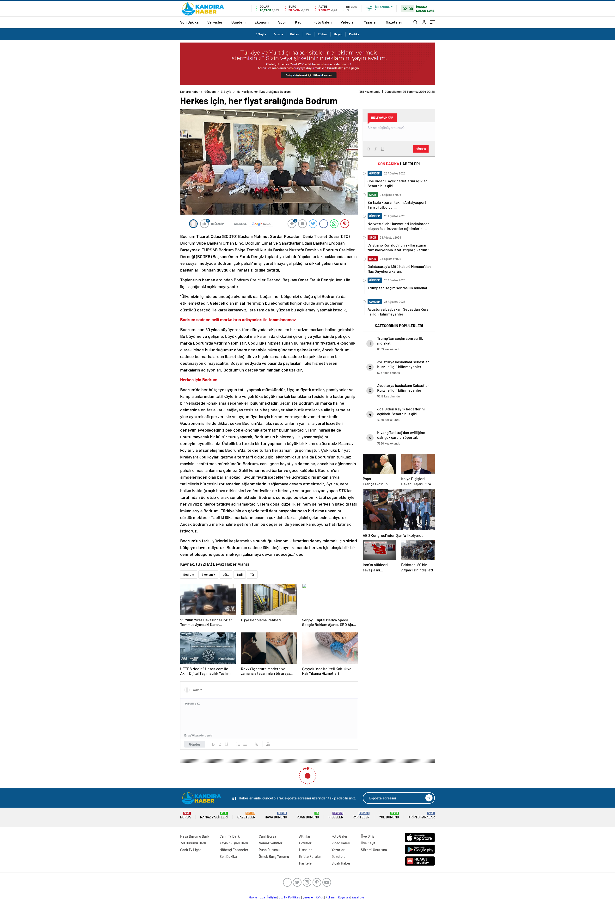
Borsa (185, 815)
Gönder (194, 744)
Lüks (226, 574)
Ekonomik (208, 574)
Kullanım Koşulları (338, 897)
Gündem (238, 22)
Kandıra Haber (190, 91)
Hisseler (335, 815)
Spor (282, 22)
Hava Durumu (276, 815)
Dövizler (305, 843)
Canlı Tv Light (190, 849)
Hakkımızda (257, 897)
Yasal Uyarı (359, 897)
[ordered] (238, 744)
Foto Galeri (323, 22)
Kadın (300, 22)
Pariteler (361, 815)
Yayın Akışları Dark (234, 843)
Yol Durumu (389, 815)
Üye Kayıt (368, 843)
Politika (354, 34)
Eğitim (322, 34)
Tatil (240, 574)
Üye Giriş (367, 836)
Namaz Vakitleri (214, 815)
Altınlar (305, 836)
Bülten (294, 34)
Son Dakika (189, 22)
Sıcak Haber (341, 863)
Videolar (348, 22)
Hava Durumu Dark (194, 836)
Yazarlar (370, 22)
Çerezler (308, 897)
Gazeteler (394, 22)
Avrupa (278, 34)
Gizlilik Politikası (290, 897)
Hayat (338, 34)
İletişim (272, 897)
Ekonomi (261, 22)
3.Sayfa (261, 34)
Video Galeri (341, 843)
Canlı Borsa (267, 836)
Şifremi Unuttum (374, 849)
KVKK (320, 897)
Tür (252, 574)
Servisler (214, 22)
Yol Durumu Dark (193, 843)
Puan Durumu (308, 815)
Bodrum (188, 574)
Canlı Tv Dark (230, 836)
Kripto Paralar (421, 815)
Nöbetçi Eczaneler (234, 849)
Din (308, 34)
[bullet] (245, 744)
